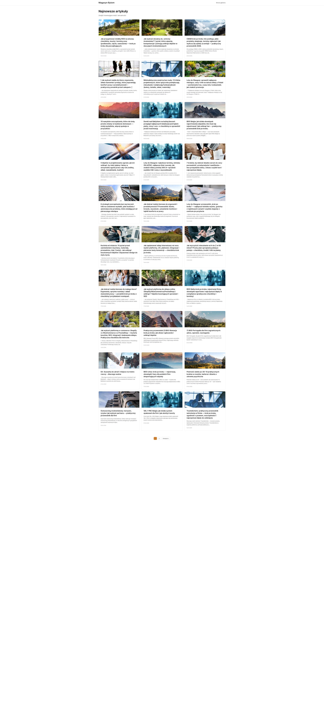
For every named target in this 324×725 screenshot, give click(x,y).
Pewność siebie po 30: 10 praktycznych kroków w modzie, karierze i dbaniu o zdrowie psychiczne (203, 374)
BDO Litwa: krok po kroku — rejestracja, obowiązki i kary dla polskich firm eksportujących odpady (160, 374)
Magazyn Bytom (106, 2)
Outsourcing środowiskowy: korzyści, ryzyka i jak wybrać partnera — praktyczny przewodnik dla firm (118, 413)
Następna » (166, 438)
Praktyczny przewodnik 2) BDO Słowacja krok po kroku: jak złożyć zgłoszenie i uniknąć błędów (160, 332)
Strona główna (220, 3)
